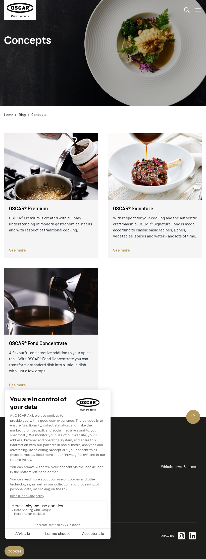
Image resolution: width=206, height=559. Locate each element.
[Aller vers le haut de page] (193, 417)
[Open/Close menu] (198, 10)
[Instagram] (181, 536)
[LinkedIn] (192, 536)
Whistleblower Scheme (178, 466)
